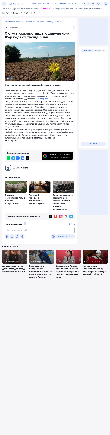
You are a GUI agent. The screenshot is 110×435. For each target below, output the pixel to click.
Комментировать (65, 236)
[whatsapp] (8, 158)
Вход (73, 224)
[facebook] (18, 158)
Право (74, 4)
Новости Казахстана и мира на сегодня (19, 22)
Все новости (40, 22)
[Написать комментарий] (40, 230)
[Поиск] (106, 4)
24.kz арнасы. (43, 98)
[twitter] (27, 158)
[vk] (22, 158)
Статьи (54, 4)
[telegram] (13, 158)
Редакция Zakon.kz (54, 22)
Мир (40, 4)
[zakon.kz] (16, 3)
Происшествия (64, 4)
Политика (33, 4)
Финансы (46, 4)
